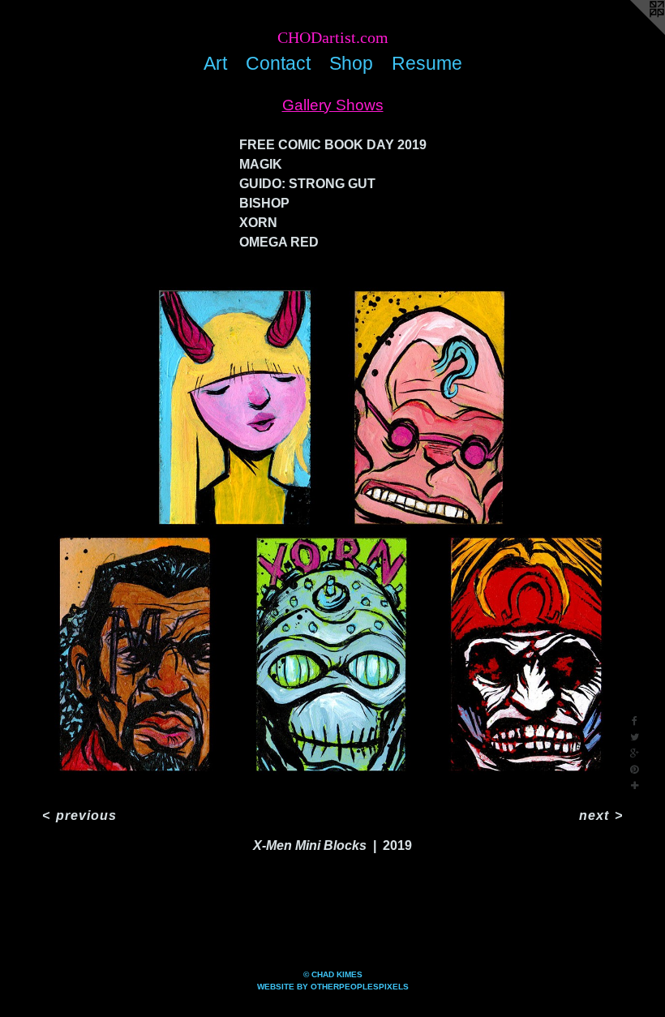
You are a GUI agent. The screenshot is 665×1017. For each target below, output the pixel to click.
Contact (278, 63)
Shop (351, 63)
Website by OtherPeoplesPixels (333, 986)
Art (215, 63)
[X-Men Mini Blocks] (332, 533)
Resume (427, 63)
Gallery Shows (333, 105)
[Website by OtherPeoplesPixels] (632, 32)
